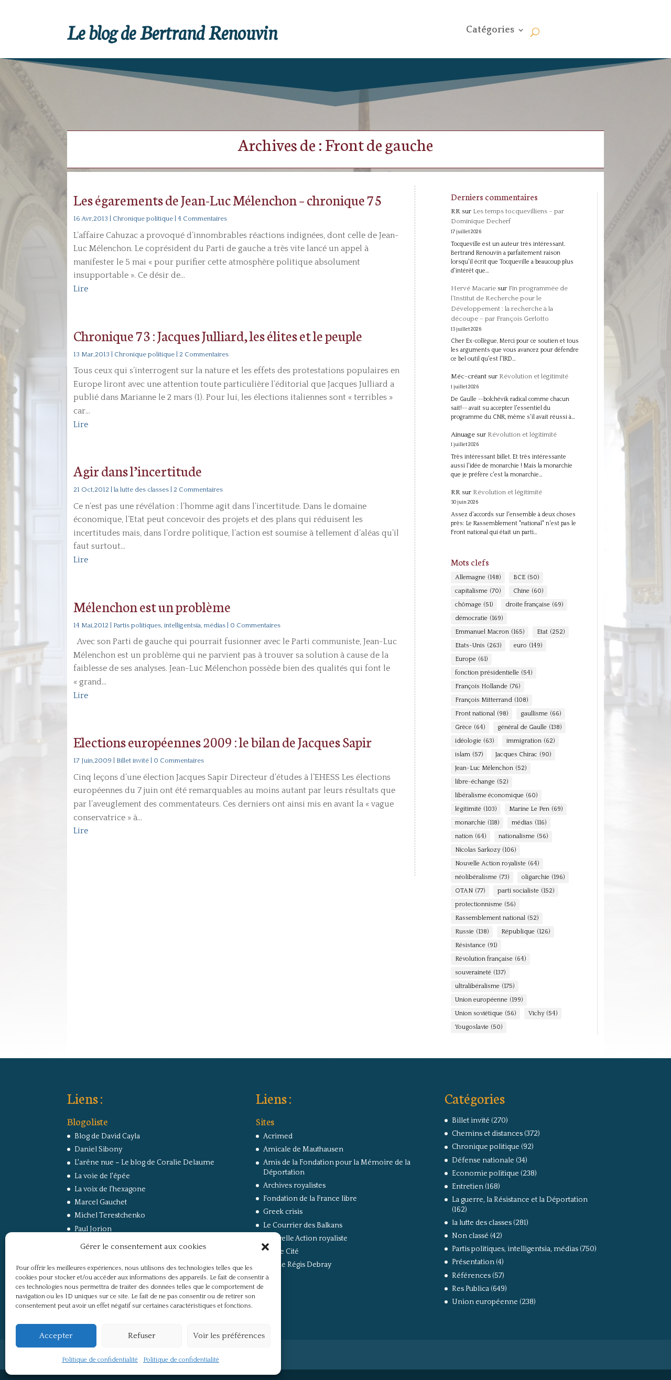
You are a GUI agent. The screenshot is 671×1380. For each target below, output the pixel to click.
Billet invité (132, 760)
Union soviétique (485, 1013)
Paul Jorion (93, 1229)
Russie (472, 931)
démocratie (479, 618)
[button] (265, 1247)
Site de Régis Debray (297, 1265)
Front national (481, 713)
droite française (534, 604)
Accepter (55, 1335)
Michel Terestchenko (109, 1215)
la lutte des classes (141, 489)
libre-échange (481, 781)
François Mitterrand (491, 700)
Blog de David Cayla (107, 1136)
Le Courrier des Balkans (302, 1225)
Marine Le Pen (535, 809)
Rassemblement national (496, 918)
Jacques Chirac (523, 754)
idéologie (474, 740)
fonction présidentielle (493, 672)
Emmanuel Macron (489, 631)
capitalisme (478, 591)
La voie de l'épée (102, 1176)
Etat (551, 631)
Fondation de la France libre (310, 1198)
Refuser (141, 1335)
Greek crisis (282, 1212)
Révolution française (490, 958)
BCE (526, 577)
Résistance (476, 945)
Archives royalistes (294, 1185)
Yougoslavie (478, 1027)
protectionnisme (485, 904)
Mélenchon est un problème (152, 606)
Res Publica (470, 1289)
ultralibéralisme (484, 986)
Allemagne (478, 577)
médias (529, 822)
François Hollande (487, 686)
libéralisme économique (496, 795)
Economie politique (485, 1173)
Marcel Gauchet (100, 1202)
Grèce (470, 727)
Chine (528, 591)
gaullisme (541, 713)
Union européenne (489, 999)
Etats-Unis (478, 645)
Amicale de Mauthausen (303, 1149)
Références (471, 1276)
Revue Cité (281, 1251)
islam (469, 754)
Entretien (467, 1186)
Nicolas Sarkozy (485, 849)
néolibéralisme (482, 877)
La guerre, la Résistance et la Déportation (520, 1200)
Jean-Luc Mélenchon (490, 768)
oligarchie (543, 877)
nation (470, 836)
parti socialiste (525, 890)
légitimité (475, 809)
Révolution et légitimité (533, 376)
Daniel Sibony (98, 1149)
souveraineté (480, 972)
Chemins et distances (487, 1133)
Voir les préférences (229, 1335)
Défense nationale (483, 1160)
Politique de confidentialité (100, 1359)
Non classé (470, 1236)
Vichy (542, 1013)
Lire (80, 289)
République (525, 931)
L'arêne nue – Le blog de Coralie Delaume (144, 1162)
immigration (530, 740)
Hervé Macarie (473, 288)
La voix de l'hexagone (110, 1189)
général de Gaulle (529, 727)
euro (528, 645)
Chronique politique (143, 218)
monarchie (477, 822)
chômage (474, 604)
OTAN (470, 890)
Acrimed (278, 1136)
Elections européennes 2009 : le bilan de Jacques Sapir (222, 741)
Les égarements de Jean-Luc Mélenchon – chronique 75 (227, 199)
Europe (471, 659)
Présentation (473, 1262)
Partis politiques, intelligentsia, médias (169, 625)
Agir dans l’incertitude (137, 470)
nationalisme (523, 836)
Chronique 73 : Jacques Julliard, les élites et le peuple (217, 335)
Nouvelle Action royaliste (497, 863)
